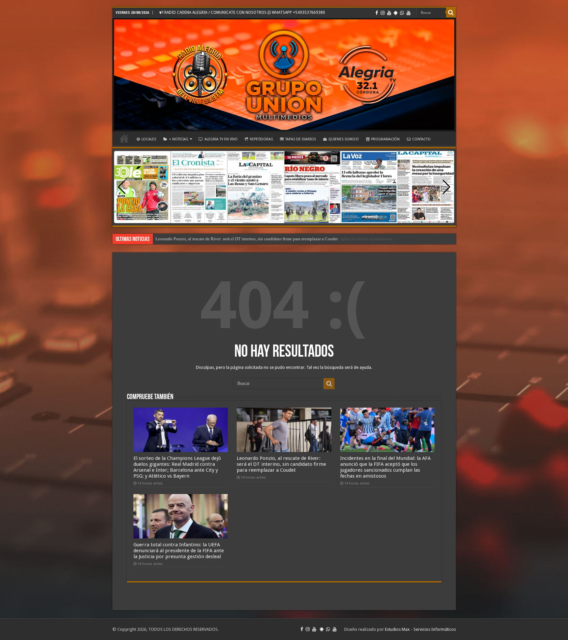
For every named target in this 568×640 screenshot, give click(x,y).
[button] (446, 187)
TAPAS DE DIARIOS (300, 139)
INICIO (124, 138)
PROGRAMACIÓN (385, 139)
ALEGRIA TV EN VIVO (221, 139)
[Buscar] (451, 12)
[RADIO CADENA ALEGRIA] (284, 74)
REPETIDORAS (261, 139)
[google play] (395, 13)
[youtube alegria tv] (408, 13)
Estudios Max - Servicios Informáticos (420, 629)
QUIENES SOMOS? (343, 139)
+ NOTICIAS (178, 139)
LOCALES (148, 139)
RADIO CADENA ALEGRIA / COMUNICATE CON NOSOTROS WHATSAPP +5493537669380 (244, 12)
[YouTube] (389, 13)
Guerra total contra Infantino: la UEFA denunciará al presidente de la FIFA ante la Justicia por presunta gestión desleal (178, 550)
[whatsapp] (402, 13)
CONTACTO (421, 139)
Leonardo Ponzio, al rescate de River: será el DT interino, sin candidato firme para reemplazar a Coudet (281, 464)
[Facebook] (377, 13)
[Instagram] (382, 13)
